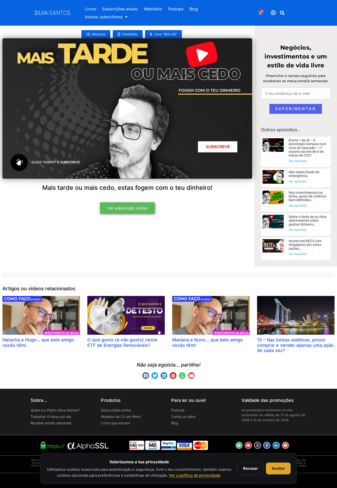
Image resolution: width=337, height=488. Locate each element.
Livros (90, 8)
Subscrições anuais (120, 8)
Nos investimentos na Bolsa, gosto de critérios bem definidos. (307, 196)
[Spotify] (239, 445)
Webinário (153, 8)
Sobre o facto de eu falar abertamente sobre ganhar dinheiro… (308, 220)
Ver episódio (298, 161)
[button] (282, 13)
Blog (193, 8)
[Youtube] (248, 445)
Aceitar (278, 468)
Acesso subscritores (104, 16)
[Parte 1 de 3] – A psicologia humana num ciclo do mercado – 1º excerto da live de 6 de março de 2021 (307, 147)
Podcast (176, 8)
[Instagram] (257, 445)
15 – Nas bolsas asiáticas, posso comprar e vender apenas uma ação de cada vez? (295, 345)
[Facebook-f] (266, 445)
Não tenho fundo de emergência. (304, 174)
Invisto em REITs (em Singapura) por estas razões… (305, 245)
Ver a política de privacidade (194, 475)
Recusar (250, 468)
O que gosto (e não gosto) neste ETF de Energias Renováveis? (122, 342)
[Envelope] (285, 445)
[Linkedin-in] (276, 445)
